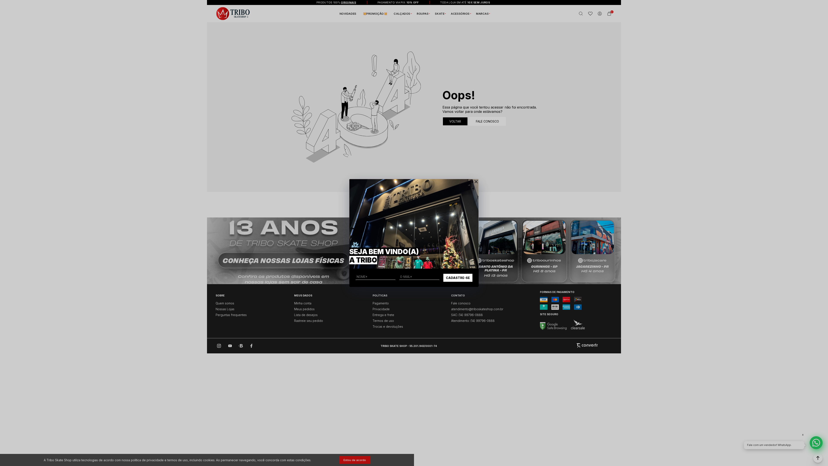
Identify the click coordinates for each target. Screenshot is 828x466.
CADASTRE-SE (458, 278)
